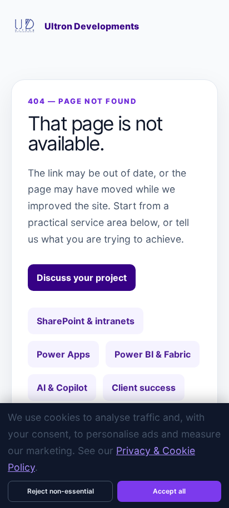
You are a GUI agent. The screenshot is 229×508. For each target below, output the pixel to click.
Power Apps (63, 354)
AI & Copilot (62, 387)
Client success (144, 387)
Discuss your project (82, 277)
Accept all (169, 491)
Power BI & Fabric (152, 354)
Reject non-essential (60, 491)
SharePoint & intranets (86, 320)
